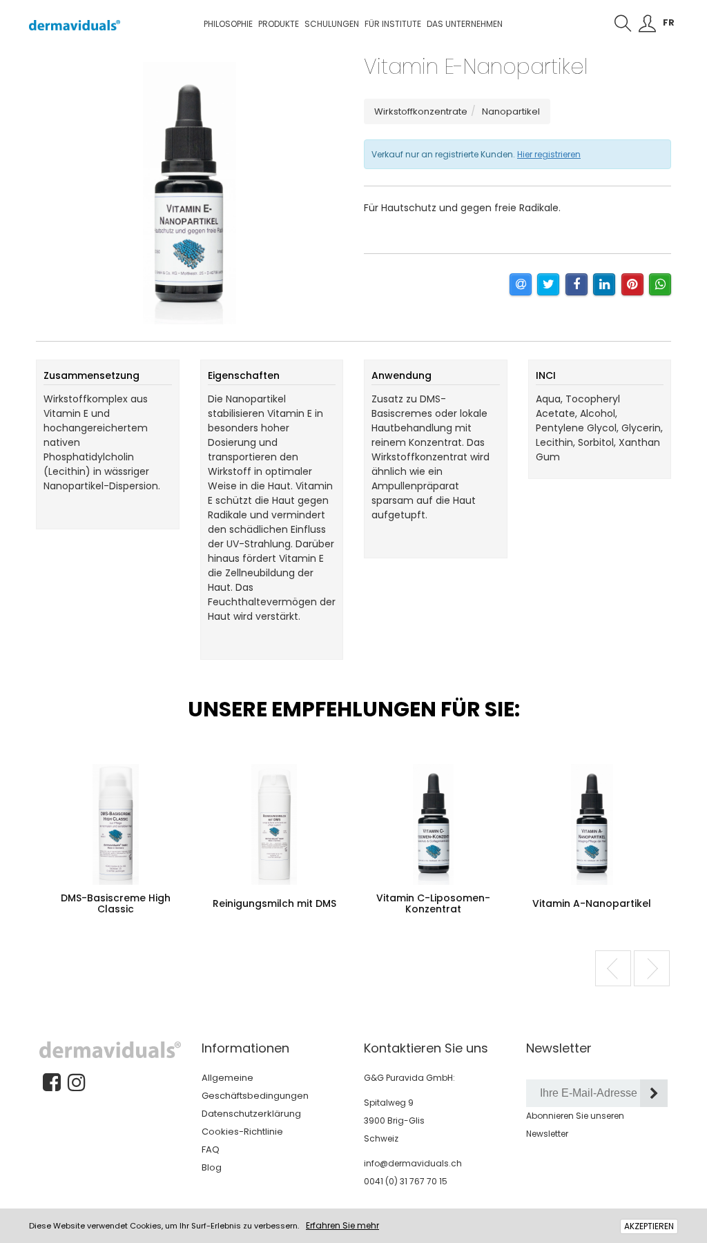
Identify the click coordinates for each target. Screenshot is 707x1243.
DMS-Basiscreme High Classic (116, 903)
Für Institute (393, 24)
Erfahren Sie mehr (342, 1225)
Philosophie (228, 24)
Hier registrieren (549, 154)
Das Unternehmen (465, 24)
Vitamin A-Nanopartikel (591, 903)
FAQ (211, 1149)
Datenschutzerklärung (251, 1113)
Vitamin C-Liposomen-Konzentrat (433, 903)
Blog (212, 1167)
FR (669, 22)
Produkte (278, 24)
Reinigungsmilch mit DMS (274, 903)
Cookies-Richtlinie (242, 1131)
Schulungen (331, 24)
